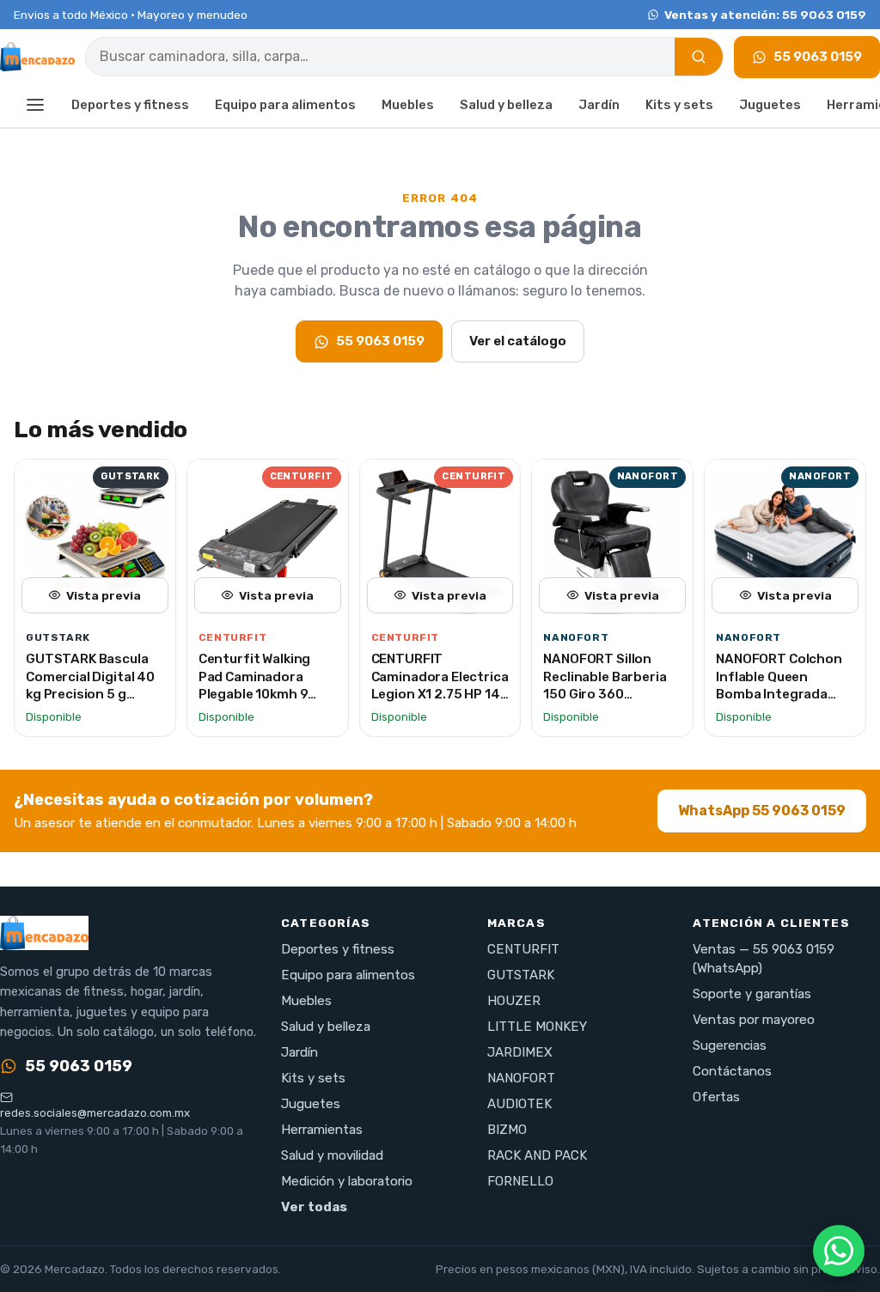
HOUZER (514, 1001)
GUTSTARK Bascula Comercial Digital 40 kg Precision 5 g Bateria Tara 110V (90, 685)
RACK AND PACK (537, 1155)
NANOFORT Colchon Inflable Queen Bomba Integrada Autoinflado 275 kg (779, 685)
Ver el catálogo (517, 341)
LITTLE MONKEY (537, 1026)
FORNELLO (520, 1181)
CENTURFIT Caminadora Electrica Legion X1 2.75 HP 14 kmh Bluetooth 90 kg (440, 685)
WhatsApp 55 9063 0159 (762, 810)
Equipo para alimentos (285, 105)
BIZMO (507, 1129)
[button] (35, 106)
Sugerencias (730, 1045)
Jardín (599, 105)
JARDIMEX (520, 1052)
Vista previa (103, 595)
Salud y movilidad (332, 1155)
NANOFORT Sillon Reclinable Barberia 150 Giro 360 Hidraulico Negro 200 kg (610, 694)
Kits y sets (679, 105)
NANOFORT (521, 1078)
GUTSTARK (520, 975)
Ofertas (716, 1097)
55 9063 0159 (817, 56)
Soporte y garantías (752, 994)
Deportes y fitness (130, 105)
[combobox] (380, 57)
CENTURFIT (523, 949)
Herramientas (322, 1129)
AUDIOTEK (519, 1104)
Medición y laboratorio (346, 1181)
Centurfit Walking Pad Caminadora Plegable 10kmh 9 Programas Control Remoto (260, 694)
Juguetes (770, 105)
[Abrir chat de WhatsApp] (839, 1251)
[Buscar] (699, 57)
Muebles (408, 105)
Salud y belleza (506, 105)
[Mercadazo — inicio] (37, 56)
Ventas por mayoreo (754, 1019)
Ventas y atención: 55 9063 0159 (765, 14)
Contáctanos (732, 1071)
